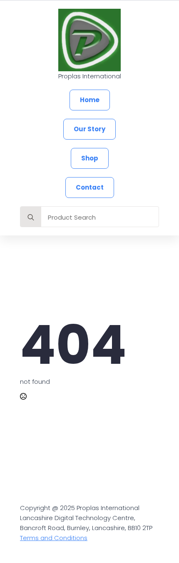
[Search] (30, 217)
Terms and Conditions (53, 537)
